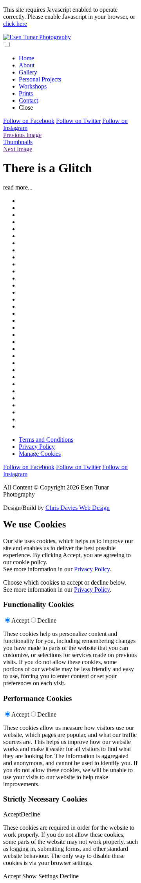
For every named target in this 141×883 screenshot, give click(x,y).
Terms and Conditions (46, 439)
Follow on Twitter (78, 120)
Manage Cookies (40, 453)
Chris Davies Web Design (77, 507)
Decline (46, 620)
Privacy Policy (37, 446)
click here (15, 23)
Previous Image (22, 135)
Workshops (33, 86)
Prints (26, 93)
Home (26, 58)
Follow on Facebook (28, 120)
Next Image (17, 149)
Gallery (28, 72)
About (26, 65)
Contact (28, 100)
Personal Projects (40, 79)
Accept (20, 620)
